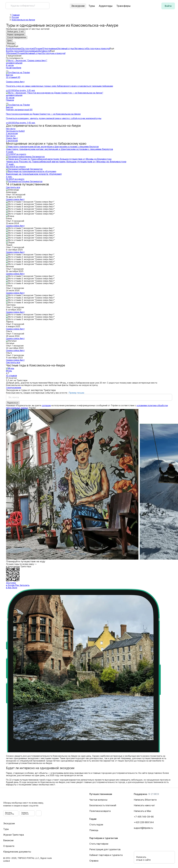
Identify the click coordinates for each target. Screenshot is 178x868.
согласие (46, 405)
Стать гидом (96, 824)
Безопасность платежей (102, 805)
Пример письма (76, 393)
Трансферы (123, 5)
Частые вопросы (98, 799)
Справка (93, 860)
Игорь (9, 371)
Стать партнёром (98, 843)
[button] (168, 6)
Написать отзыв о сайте (143, 858)
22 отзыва (11, 77)
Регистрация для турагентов (105, 849)
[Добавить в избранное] (7, 70)
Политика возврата (100, 811)
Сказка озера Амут (15, 199)
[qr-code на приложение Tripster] (39, 813)
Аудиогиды (105, 5)
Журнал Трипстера (13, 834)
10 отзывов (11, 375)
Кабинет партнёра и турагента (106, 855)
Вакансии (8, 840)
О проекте (8, 846)
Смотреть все (13, 187)
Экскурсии (9, 823)
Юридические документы (17, 851)
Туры (92, 5)
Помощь (93, 830)
